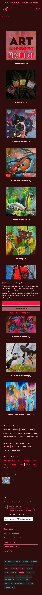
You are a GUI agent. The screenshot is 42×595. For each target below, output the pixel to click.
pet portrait (20, 443)
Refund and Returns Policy (14, 538)
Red (34, 464)
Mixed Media (26, 440)
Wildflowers (26, 447)
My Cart (18, 2)
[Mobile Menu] (36, 8)
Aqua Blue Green (9, 461)
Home (3, 16)
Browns (27, 461)
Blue (19, 461)
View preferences (21, 309)
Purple (28, 464)
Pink (21, 464)
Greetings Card (32, 436)
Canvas (12, 433)
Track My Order (27, 2)
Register (12, 2)
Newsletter (8, 551)
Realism (6, 447)
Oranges (14, 464)
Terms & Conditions (11, 533)
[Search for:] (38, 8)
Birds (5, 433)
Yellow (5, 467)
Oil (34, 440)
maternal (15, 440)
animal (23, 430)
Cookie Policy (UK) (11, 546)
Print (29, 443)
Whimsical (15, 447)
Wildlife (6, 450)
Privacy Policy (26, 312)
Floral (22, 436)
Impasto (6, 440)
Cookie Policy (15, 312)
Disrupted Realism (24, 433)
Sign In (6, 2)
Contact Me (8, 529)
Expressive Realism (9, 436)
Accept (21, 303)
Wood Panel (16, 450)
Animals (32, 430)
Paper (5, 443)
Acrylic (15, 430)
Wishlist (35, 2)
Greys (5, 464)
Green (35, 461)
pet (11, 443)
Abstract (6, 430)
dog (35, 433)
